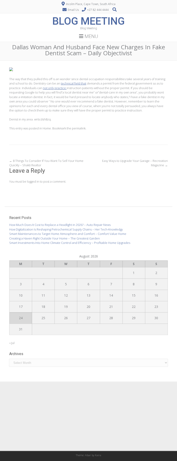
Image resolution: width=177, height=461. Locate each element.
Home (47, 128)
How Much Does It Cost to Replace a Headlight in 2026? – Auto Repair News (60, 225)
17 (21, 306)
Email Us (73, 10)
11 (43, 295)
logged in (33, 181)
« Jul (12, 343)
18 (43, 306)
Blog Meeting (88, 21)
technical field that (73, 83)
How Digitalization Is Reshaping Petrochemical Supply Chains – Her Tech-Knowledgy (66, 229)
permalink (79, 128)
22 (134, 306)
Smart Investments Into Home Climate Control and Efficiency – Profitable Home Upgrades (69, 243)
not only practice (55, 88)
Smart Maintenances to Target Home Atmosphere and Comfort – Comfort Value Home (67, 234)
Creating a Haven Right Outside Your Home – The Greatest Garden (54, 238)
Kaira (98, 455)
